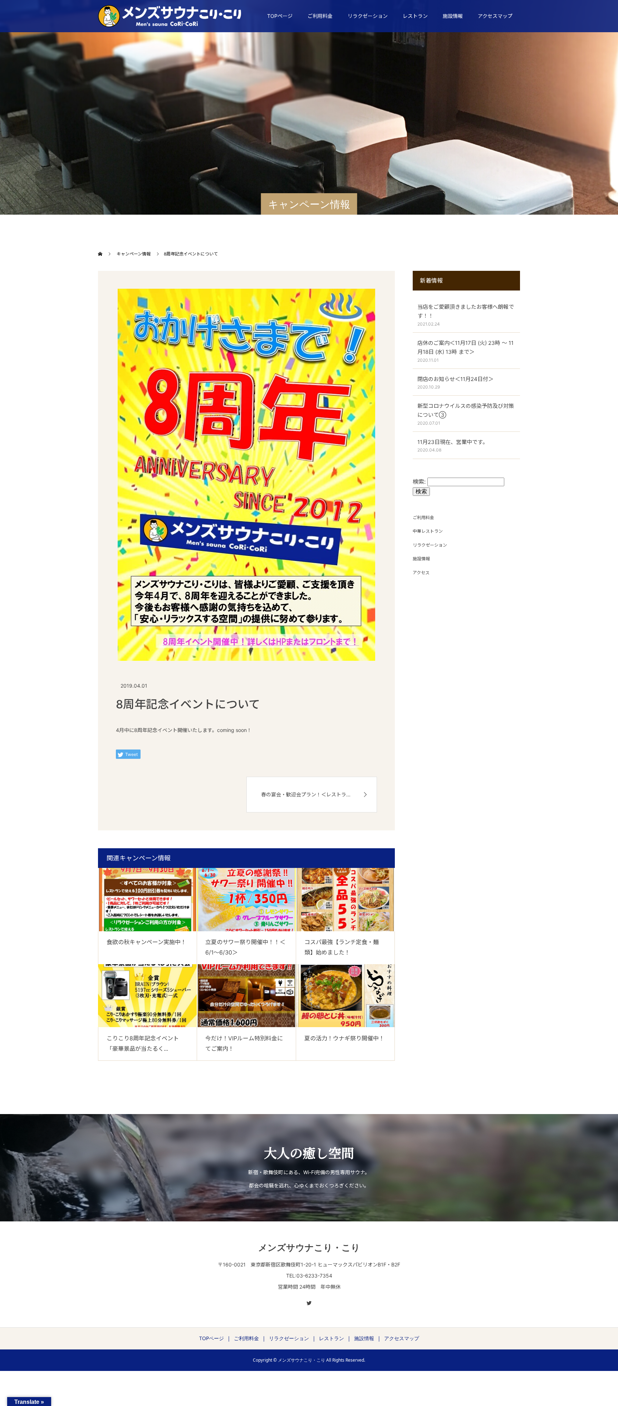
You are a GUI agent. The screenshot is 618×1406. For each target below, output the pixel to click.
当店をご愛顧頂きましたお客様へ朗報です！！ (465, 311)
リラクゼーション (368, 16)
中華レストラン (428, 531)
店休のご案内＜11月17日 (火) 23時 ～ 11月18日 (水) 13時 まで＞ (465, 348)
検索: (419, 481)
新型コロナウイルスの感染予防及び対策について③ (465, 410)
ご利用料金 (320, 16)
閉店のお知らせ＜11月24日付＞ (455, 379)
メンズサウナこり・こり (309, 1247)
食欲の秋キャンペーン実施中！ (146, 942)
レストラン (415, 16)
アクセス (421, 572)
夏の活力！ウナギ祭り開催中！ (344, 1038)
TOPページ (280, 16)
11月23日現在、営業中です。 (452, 442)
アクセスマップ (495, 16)
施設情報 (453, 16)
